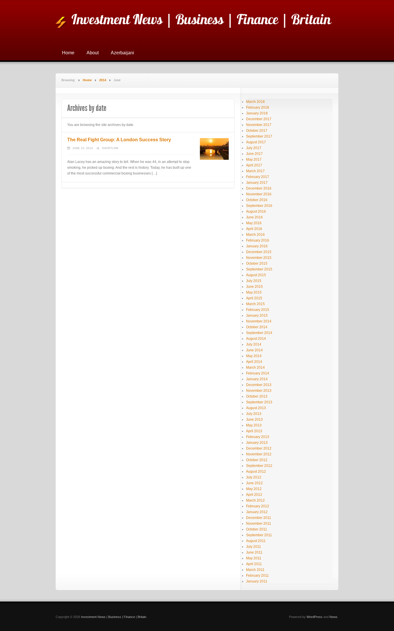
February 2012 (257, 506)
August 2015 (256, 275)
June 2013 (254, 419)
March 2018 (255, 102)
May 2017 (254, 159)
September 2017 (259, 136)
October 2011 (256, 529)
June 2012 (254, 483)
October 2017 (256, 131)
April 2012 (254, 495)
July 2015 (253, 281)
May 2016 (254, 223)
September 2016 (259, 206)
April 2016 (254, 229)
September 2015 (259, 269)
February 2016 (257, 240)
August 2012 (256, 471)
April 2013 (254, 431)
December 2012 (258, 448)
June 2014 (254, 350)
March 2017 (255, 171)
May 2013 (254, 425)
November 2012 (258, 454)
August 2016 (256, 211)
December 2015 (258, 252)
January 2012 (257, 512)
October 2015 (256, 263)
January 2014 (257, 379)
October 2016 (256, 200)
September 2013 (259, 402)
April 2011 (254, 564)
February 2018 (257, 107)
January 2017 (257, 183)
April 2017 (254, 165)
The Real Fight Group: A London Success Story (119, 139)
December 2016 (258, 188)
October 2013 (256, 396)
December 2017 (258, 119)
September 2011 (259, 535)
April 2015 (254, 298)
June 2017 (254, 154)
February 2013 (257, 437)
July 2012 (253, 477)
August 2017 (256, 142)
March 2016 (255, 235)
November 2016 (258, 194)
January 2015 (257, 315)
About (93, 52)
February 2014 (257, 373)
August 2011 (256, 541)
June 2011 (254, 552)
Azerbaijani (122, 52)
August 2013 (256, 408)
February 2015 (257, 310)
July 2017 (253, 148)
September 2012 (259, 466)
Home (68, 52)
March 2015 (255, 304)
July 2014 (253, 344)
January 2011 (256, 581)
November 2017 (258, 125)
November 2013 (258, 391)
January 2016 (257, 246)
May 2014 (254, 356)
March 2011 (255, 570)
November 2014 (258, 321)
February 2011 (257, 576)
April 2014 (254, 362)
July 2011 (253, 547)
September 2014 (259, 333)
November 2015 (258, 258)
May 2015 (254, 292)
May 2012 (254, 489)
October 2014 (256, 327)
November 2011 (258, 523)
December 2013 (258, 385)
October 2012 (256, 460)
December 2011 (258, 518)
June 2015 (254, 287)
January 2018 (257, 113)
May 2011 (253, 558)
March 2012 (255, 500)
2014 (102, 80)
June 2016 (254, 217)
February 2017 (257, 177)
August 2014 (256, 339)
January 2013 (257, 443)
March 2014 (255, 367)
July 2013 (253, 414)
